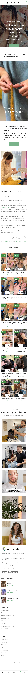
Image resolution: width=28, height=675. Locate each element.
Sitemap (3, 655)
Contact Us (4, 652)
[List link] (14, 559)
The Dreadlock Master (20, 398)
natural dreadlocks (5, 207)
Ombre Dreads (4, 623)
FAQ (2, 647)
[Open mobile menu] (2, 2)
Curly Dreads (4, 613)
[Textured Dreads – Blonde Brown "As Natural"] (3, 584)
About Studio (4, 650)
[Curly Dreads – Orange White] (3, 600)
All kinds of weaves (7, 272)
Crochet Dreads (5, 610)
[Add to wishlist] (8, 269)
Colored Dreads (5, 620)
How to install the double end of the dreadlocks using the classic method (7, 297)
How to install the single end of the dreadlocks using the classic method (7, 324)
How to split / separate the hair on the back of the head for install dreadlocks (20, 350)
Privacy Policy (4, 639)
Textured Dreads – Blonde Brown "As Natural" (16, 582)
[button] (6, 269)
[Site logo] (14, 2)
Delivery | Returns (5, 645)
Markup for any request (7, 398)
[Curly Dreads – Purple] (3, 592)
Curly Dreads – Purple (12, 590)
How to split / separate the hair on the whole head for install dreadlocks (20, 375)
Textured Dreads (5, 618)
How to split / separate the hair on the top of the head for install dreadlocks (7, 375)
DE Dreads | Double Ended (7, 626)
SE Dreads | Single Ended (7, 628)
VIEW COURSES (14, 46)
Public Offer (4, 642)
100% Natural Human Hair (7, 615)
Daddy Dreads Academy (20, 241)
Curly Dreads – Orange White (14, 598)
